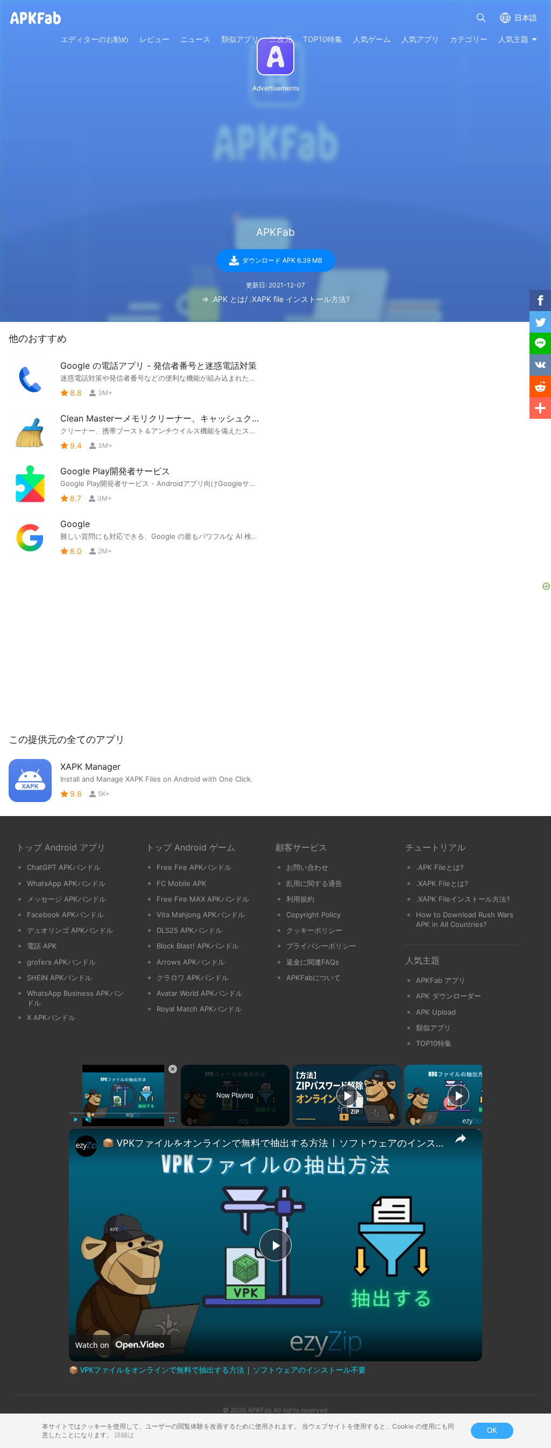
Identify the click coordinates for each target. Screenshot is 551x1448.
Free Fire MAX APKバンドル (203, 899)
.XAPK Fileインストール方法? (463, 899)
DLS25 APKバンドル (189, 930)
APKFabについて (313, 977)
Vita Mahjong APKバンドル (201, 914)
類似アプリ (433, 1027)
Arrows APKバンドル (191, 962)
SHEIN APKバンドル (59, 977)
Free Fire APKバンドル (194, 867)
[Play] (75, 1119)
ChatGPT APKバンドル (64, 867)
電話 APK (42, 945)
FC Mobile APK (182, 883)
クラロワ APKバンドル (193, 977)
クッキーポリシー (314, 930)
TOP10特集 (433, 1043)
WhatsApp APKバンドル (66, 883)
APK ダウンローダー (448, 996)
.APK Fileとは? (440, 867)
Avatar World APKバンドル (200, 993)
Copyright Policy (313, 914)
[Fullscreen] (171, 1119)
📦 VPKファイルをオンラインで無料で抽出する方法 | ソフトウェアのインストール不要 (274, 1142)
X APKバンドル (51, 1017)
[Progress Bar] (123, 1113)
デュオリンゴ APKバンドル (70, 930)
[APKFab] (275, 56)
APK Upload (436, 1012)
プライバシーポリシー (321, 945)
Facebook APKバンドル (65, 914)
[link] (86, 1146)
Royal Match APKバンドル (199, 1008)
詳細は (124, 1435)
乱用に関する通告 (314, 883)
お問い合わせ (307, 867)
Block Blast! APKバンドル (198, 945)
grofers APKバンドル (61, 962)
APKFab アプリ (440, 980)
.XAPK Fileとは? (442, 883)
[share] (460, 1138)
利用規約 (300, 899)
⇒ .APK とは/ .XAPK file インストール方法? (276, 299)
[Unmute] (88, 1119)
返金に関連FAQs (312, 962)
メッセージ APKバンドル (66, 899)
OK (492, 1430)
